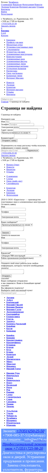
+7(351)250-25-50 (9, 23)
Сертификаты (12, 183)
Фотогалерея (28, 4)
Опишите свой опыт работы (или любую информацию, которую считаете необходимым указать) (22, 265)
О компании (6, 4)
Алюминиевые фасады (16, 61)
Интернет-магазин (27, 7)
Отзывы (40, 7)
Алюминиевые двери (16, 64)
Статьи (9, 179)
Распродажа (11, 71)
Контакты (5, 9)
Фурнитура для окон (15, 52)
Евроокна (10, 40)
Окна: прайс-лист (14, 181)
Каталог (4, 35)
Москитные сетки (14, 45)
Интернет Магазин (15, 78)
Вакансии (17, 4)
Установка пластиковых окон (19, 47)
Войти (4, 12)
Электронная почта (10, 127)
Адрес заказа (7, 130)
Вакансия (6, 253)
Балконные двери (14, 76)
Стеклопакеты (12, 49)
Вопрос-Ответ (12, 165)
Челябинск (13, 2)
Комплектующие (14, 56)
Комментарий (7, 138)
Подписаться (32, 151)
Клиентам (14, 7)
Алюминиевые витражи (17, 66)
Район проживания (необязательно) (17, 258)
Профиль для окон (14, 42)
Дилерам (5, 7)
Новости (38, 4)
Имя (3, 121)
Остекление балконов (16, 68)
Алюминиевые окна (15, 59)
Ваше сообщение (9, 222)
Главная (4, 102)
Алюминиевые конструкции (19, 54)
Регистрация (7, 14)
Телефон (5, 124)
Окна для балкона (14, 73)
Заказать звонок (8, 26)
